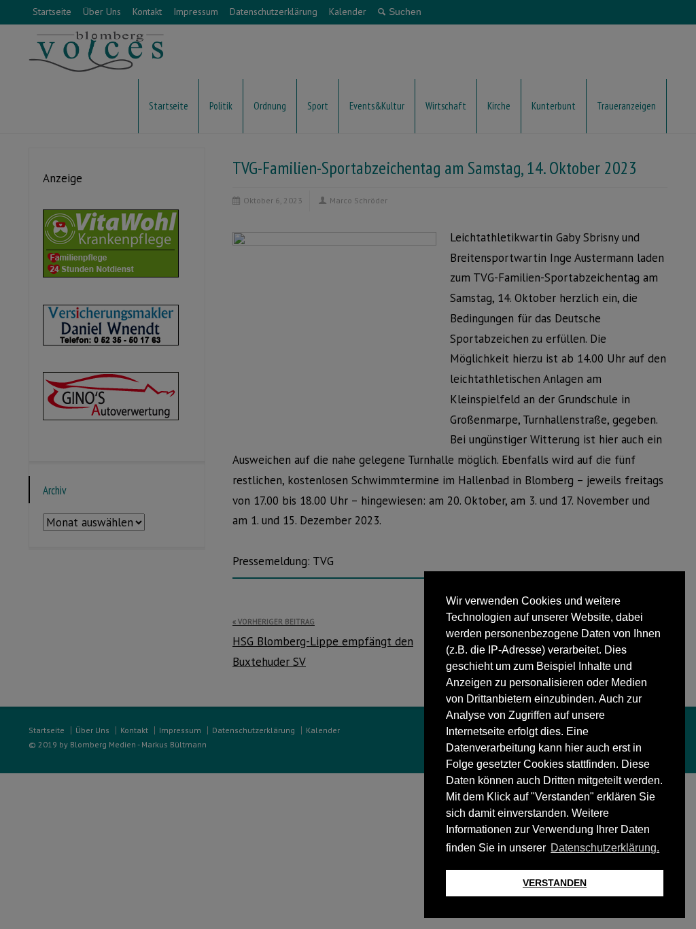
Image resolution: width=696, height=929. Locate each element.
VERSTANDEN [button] (555, 882)
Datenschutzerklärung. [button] (605, 848)
